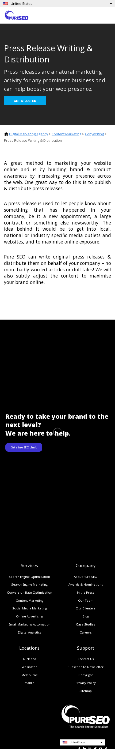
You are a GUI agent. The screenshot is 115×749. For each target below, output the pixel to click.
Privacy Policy (85, 683)
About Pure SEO (85, 577)
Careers (86, 632)
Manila (29, 683)
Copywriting (94, 134)
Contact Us (86, 659)
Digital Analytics (29, 632)
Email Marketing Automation (30, 624)
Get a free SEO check (24, 447)
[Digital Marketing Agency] (16, 14)
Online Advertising (29, 616)
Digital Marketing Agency (28, 134)
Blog (85, 616)
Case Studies (85, 624)
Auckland (29, 659)
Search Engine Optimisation (29, 577)
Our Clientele (85, 608)
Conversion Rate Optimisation (29, 592)
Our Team (85, 600)
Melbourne (29, 675)
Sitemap (85, 691)
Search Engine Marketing (29, 584)
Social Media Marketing (29, 608)
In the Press (85, 592)
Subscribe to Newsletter (85, 667)
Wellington (29, 667)
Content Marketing (66, 134)
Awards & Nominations (85, 584)
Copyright (85, 675)
